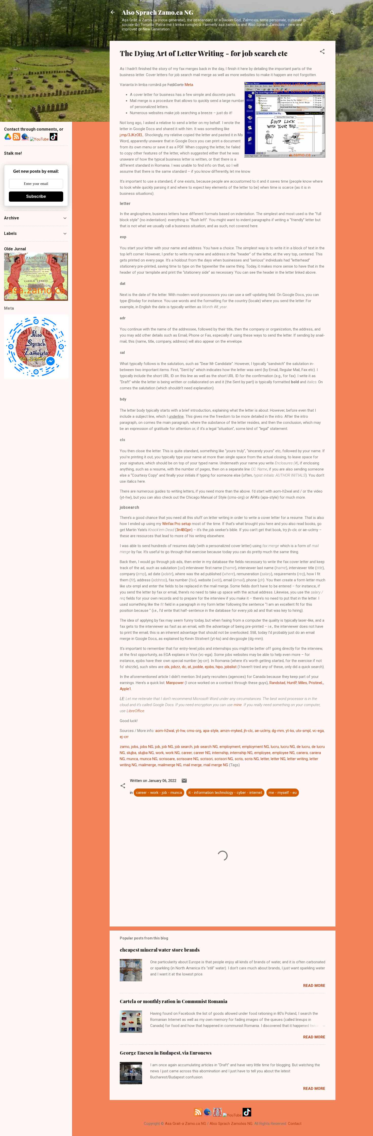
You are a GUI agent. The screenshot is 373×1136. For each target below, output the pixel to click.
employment (229, 746)
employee (262, 752)
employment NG (255, 746)
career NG (202, 752)
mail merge (192, 765)
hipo (219, 667)
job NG (167, 746)
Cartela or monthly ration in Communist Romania (173, 1001)
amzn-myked (231, 730)
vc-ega (318, 730)
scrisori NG (223, 759)
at (189, 667)
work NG (172, 752)
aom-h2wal (164, 730)
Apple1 (125, 689)
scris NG (252, 759)
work (160, 752)
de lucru (303, 746)
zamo (124, 746)
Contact (294, 1123)
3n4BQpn (183, 530)
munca (132, 759)
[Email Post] (184, 782)
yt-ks (290, 730)
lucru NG (288, 746)
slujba (131, 752)
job (157, 746)
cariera (302, 752)
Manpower (175, 682)
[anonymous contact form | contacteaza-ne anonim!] (8, 139)
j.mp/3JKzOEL (131, 135)
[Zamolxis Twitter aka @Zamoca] (208, 1115)
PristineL (316, 682)
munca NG (148, 759)
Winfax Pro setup (176, 523)
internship (220, 752)
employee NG (283, 752)
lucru (275, 746)
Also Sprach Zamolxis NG (231, 1123)
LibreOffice (135, 711)
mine (238, 705)
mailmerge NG (169, 765)
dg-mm (278, 730)
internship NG (241, 752)
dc (184, 667)
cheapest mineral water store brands (160, 950)
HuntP (292, 682)
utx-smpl (303, 730)
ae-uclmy (262, 730)
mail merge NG (216, 765)
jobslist (230, 667)
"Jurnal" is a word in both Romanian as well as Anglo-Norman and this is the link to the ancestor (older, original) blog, (36, 277)
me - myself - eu (283, 792)
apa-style (210, 730)
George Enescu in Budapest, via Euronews (166, 1053)
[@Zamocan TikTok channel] (247, 1115)
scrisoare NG (187, 759)
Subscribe (36, 196)
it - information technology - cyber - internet (225, 792)
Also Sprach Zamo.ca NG (157, 12)
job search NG (206, 746)
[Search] (332, 14)
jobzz (175, 667)
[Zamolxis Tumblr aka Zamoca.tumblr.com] (217, 1115)
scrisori (206, 759)
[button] (322, 52)
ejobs (209, 667)
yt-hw (180, 730)
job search (183, 746)
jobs (134, 746)
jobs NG (146, 746)
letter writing (297, 759)
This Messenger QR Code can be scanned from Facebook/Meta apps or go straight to (36, 347)
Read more (314, 985)
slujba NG (146, 752)
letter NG (278, 759)
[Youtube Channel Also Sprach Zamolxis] (232, 1115)
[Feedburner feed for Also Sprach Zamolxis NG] (198, 1115)
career (186, 752)
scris (239, 759)
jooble (198, 667)
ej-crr (124, 737)
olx (166, 667)
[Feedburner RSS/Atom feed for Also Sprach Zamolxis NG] (16, 139)
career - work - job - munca (159, 792)
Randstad (277, 682)
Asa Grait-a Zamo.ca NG (185, 1123)
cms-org (194, 730)
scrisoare (167, 759)
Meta (189, 84)
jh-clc (248, 730)
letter (265, 759)
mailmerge (147, 765)
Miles (302, 682)
